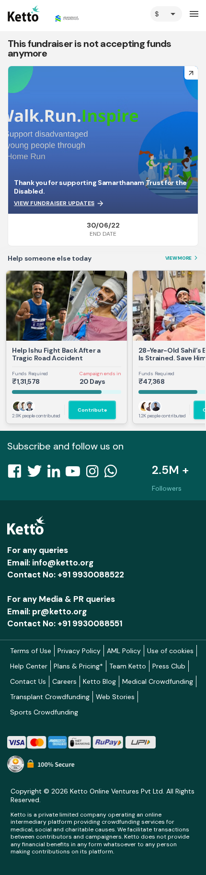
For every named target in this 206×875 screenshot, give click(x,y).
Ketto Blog (99, 681)
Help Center (28, 666)
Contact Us (28, 681)
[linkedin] (56, 474)
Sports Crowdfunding (44, 712)
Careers (64, 681)
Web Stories (115, 696)
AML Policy (124, 650)
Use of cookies (170, 650)
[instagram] (95, 474)
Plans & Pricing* (78, 666)
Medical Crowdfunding (157, 681)
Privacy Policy (79, 650)
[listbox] (166, 13)
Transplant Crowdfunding (50, 696)
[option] (166, 14)
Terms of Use (30, 650)
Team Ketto (127, 666)
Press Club (168, 666)
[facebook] (17, 474)
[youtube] (76, 474)
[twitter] (37, 474)
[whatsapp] (113, 474)
